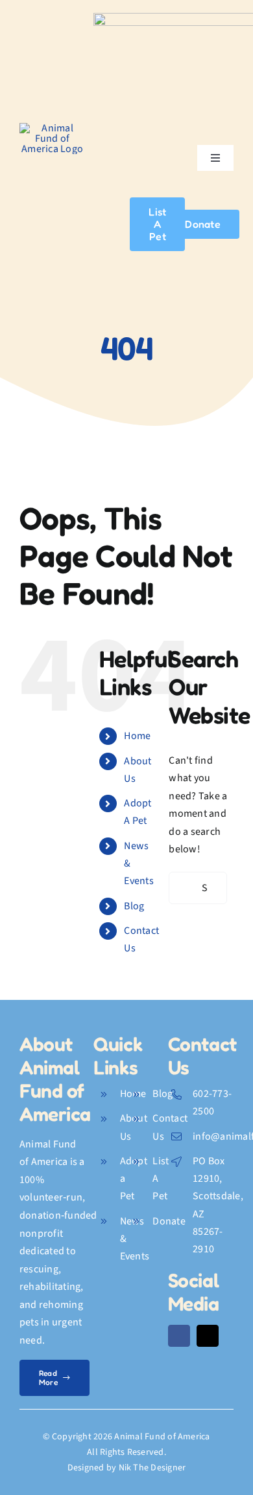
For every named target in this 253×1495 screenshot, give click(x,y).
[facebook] (179, 1336)
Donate (168, 1221)
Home (137, 736)
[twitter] (208, 1336)
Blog (134, 906)
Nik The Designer (152, 1467)
